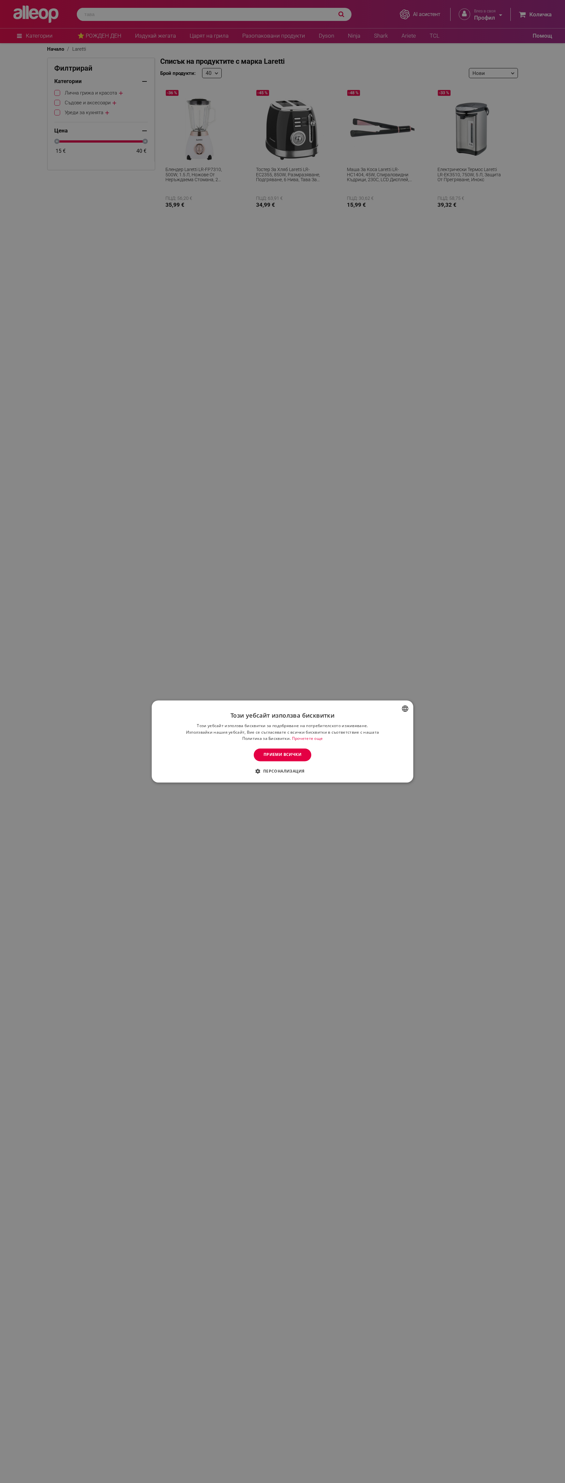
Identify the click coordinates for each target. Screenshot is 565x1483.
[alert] (282, 741)
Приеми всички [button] (282, 755)
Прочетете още (307, 739)
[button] (282, 771)
